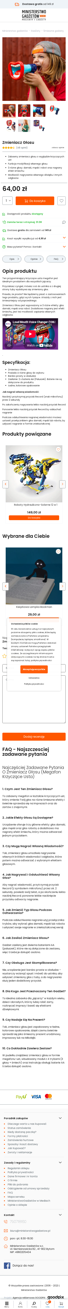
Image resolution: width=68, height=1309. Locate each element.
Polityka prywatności (34, 684)
